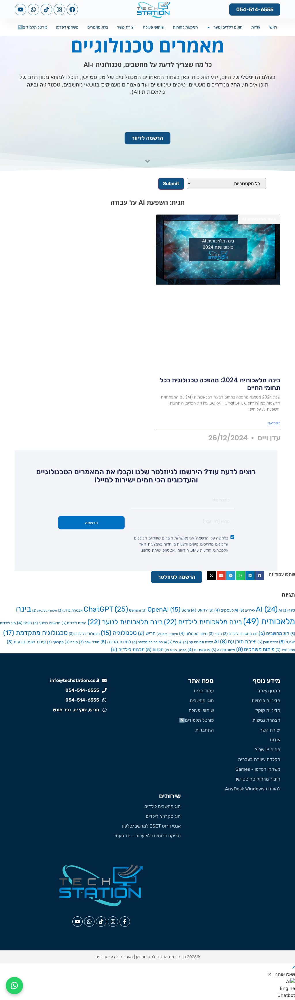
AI (266, 609)
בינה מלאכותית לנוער (125, 622)
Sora (188, 610)
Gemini (137, 610)
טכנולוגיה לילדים (84, 633)
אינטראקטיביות (44, 610)
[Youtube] (20, 9)
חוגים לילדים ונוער (228, 27)
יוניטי (287, 641)
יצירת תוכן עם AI (235, 641)
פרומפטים (199, 649)
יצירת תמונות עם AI (196, 642)
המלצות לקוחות (185, 27)
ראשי (273, 27)
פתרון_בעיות (175, 650)
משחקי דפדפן (67, 27)
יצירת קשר (125, 27)
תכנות (155, 649)
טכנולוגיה (119, 632)
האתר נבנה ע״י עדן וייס (114, 956)
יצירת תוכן (268, 642)
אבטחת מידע (70, 610)
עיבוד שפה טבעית (26, 641)
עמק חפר (285, 650)
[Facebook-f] (125, 921)
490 (289, 610)
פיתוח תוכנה (223, 650)
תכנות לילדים (128, 649)
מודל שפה (89, 642)
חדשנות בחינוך (46, 623)
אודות (255, 27)
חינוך (215, 633)
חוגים (24, 623)
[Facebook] (72, 9)
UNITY (205, 610)
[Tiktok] (46, 9)
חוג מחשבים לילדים (240, 633)
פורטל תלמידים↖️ (33, 27)
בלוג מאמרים (97, 27)
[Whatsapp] (33, 9)
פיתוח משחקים (255, 649)
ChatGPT (106, 609)
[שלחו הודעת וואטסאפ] (14, 985)
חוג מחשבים (274, 633)
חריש (147, 633)
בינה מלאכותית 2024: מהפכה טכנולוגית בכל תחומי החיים (220, 384)
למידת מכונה (116, 641)
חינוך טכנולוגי (193, 633)
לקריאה (274, 423)
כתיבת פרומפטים (147, 642)
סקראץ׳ (55, 642)
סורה (71, 642)
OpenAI (164, 609)
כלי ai (171, 642)
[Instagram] (59, 9)
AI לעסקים (226, 610)
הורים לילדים (74, 623)
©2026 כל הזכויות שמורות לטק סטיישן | (166, 956)
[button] (259, 575)
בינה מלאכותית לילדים (203, 622)
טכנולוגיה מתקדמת (35, 633)
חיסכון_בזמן (167, 634)
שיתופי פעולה (153, 27)
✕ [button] (270, 974)
